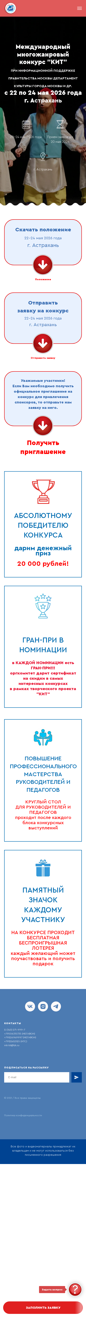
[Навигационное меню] (79, 8)
